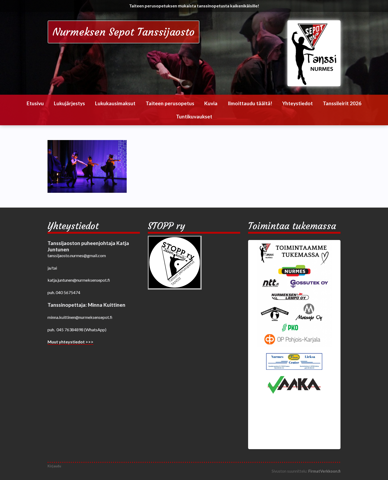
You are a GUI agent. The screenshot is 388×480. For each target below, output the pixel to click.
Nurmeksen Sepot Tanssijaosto (124, 32)
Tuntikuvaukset (194, 116)
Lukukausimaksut (115, 103)
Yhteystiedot (297, 103)
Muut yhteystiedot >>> (70, 341)
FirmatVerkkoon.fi (324, 471)
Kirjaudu (54, 466)
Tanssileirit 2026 (342, 103)
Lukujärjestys (69, 103)
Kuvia (210, 103)
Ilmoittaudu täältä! (250, 103)
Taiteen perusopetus (170, 103)
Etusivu (35, 103)
